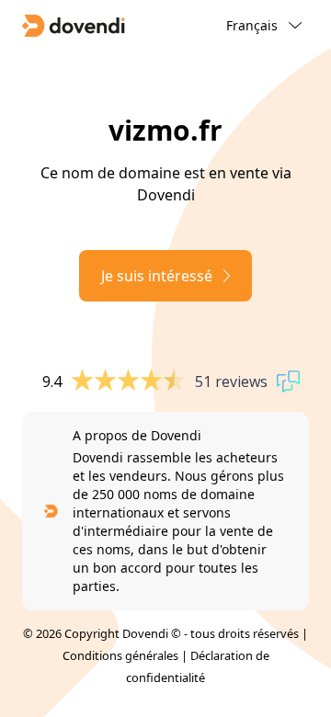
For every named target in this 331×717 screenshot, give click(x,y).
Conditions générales (120, 655)
